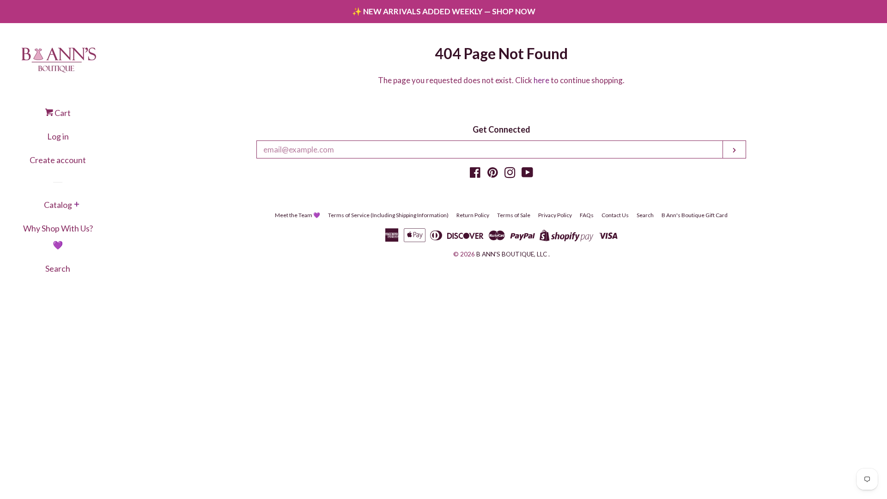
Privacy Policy (555, 215)
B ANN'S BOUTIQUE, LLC (511, 254)
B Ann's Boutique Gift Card (695, 215)
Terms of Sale (513, 215)
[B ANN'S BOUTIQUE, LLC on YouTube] (527, 174)
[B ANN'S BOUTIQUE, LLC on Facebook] (475, 174)
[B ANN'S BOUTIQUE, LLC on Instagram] (510, 174)
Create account (58, 160)
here (541, 80)
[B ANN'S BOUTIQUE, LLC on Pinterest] (492, 174)
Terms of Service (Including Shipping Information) (388, 215)
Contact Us (615, 215)
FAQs (587, 215)
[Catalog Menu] (76, 205)
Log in (58, 136)
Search (57, 268)
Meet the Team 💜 (297, 215)
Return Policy (472, 215)
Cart (62, 113)
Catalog (58, 205)
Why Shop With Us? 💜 (58, 236)
